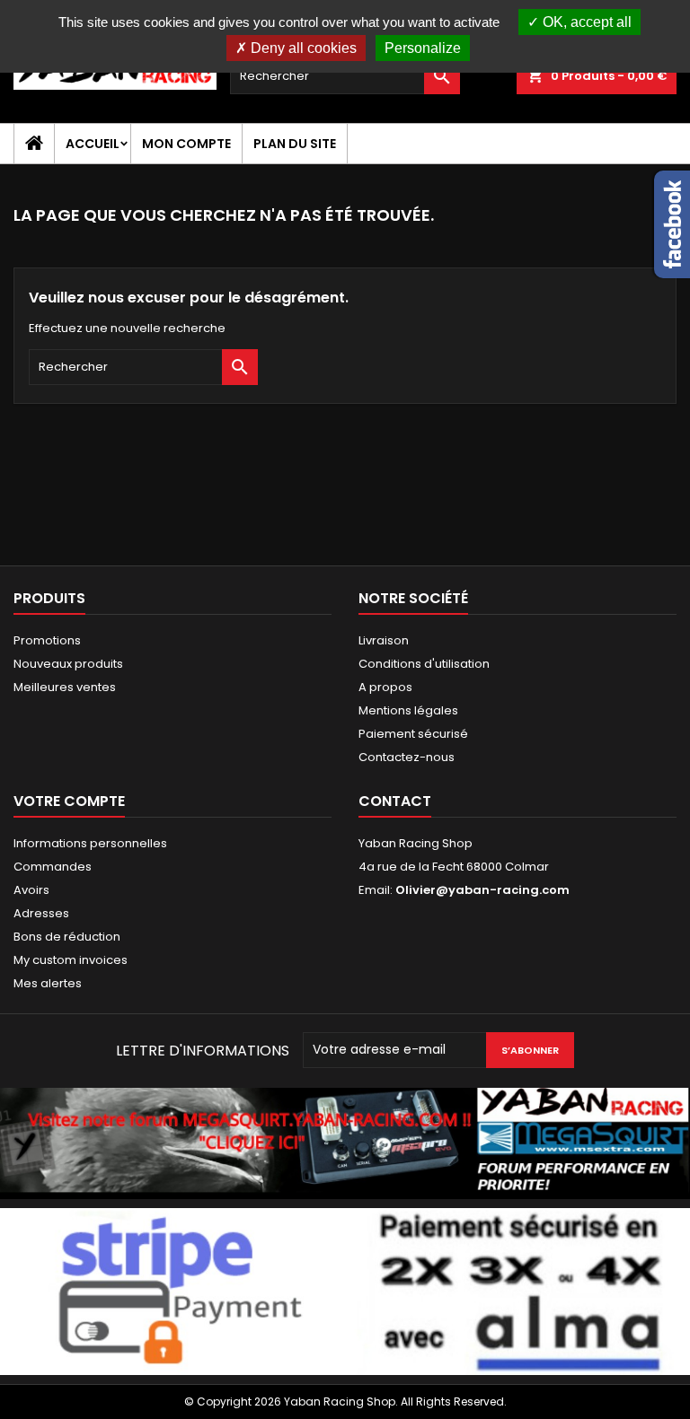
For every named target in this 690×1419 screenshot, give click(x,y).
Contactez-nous (406, 757)
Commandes (52, 866)
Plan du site (294, 144)
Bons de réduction (66, 936)
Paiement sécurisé (413, 733)
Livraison (383, 640)
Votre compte (69, 801)
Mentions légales (408, 710)
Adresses (41, 913)
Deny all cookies (302, 48)
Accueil (92, 144)
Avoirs (31, 889)
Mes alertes (47, 983)
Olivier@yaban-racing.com (482, 889)
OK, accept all (585, 22)
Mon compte (186, 144)
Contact (394, 801)
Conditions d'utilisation (424, 663)
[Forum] (345, 1142)
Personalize (423, 48)
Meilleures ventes (64, 687)
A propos (385, 687)
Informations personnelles (90, 843)
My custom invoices (70, 959)
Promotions (47, 640)
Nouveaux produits (68, 663)
